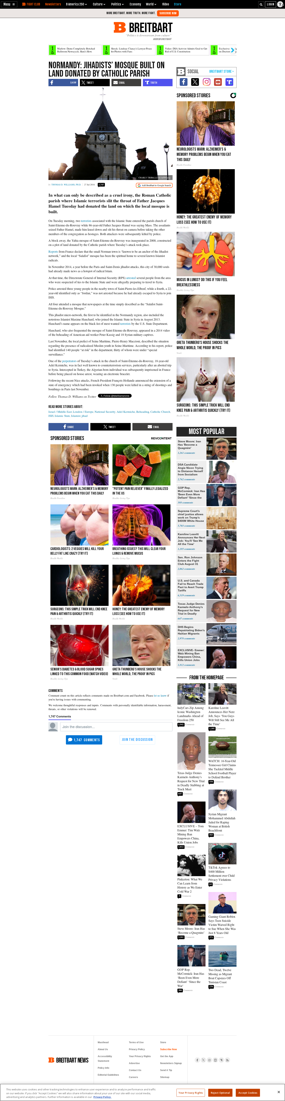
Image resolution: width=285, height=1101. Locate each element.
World (150, 4)
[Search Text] (261, 4)
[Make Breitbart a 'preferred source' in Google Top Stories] (154, 185)
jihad (85, 416)
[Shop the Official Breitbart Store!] (221, 71)
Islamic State (62, 416)
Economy (135, 4)
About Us (103, 1049)
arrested (131, 278)
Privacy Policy (137, 1049)
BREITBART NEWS (72, 1060)
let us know (160, 695)
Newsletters (53, 4)
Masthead (103, 1042)
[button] (9, 4)
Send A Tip (166, 1070)
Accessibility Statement (105, 1058)
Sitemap (164, 1077)
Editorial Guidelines (108, 1075)
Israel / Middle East (60, 412)
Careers (133, 1077)
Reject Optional (220, 1092)
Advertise (134, 1063)
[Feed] (227, 1060)
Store (163, 1042)
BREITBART (150, 27)
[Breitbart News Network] (181, 71)
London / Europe (83, 412)
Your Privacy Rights (191, 1092)
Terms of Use (136, 1042)
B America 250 (75, 4)
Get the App (166, 1056)
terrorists (86, 221)
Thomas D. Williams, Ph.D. (66, 184)
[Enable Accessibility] (280, 4)
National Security (105, 412)
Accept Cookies (247, 1092)
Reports (53, 251)
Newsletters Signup (171, 1063)
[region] (142, 1092)
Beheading (142, 412)
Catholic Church (160, 412)
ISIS (51, 416)
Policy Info (103, 1068)
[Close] (279, 1092)
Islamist (75, 416)
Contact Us (135, 1070)
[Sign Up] (168, 13)
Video (165, 4)
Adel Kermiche (126, 412)
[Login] (270, 4)
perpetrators (69, 361)
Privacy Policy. (102, 1097)
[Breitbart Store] (177, 4)
